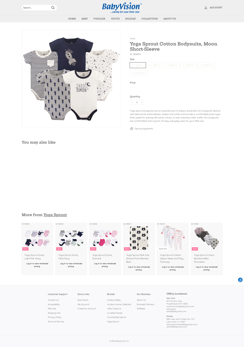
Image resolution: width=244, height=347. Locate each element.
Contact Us (53, 300)
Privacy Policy (55, 317)
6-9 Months (171, 65)
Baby (85, 18)
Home (72, 18)
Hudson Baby (114, 300)
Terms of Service (56, 321)
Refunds (52, 308)
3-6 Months (154, 65)
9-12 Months (189, 65)
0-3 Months (138, 65)
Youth (115, 18)
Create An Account (87, 308)
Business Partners (145, 304)
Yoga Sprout (55, 215)
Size (132, 59)
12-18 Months (206, 65)
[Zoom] (71, 78)
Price (133, 82)
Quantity (135, 96)
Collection (149, 18)
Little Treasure (114, 308)
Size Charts (83, 300)
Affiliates (141, 308)
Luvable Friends (114, 313)
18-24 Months (139, 73)
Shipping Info (54, 313)
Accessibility (54, 304)
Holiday (130, 18)
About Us (169, 18)
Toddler (99, 18)
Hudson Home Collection (119, 304)
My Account (83, 304)
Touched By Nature (116, 317)
